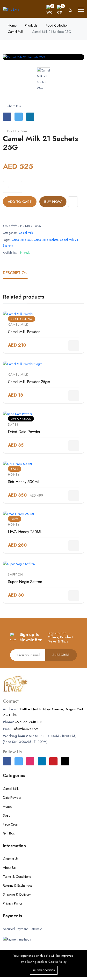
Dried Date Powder (24, 432)
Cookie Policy (57, 961)
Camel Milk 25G (22, 240)
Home (12, 25)
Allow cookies (43, 970)
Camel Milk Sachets (46, 240)
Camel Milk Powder (24, 332)
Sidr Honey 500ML (24, 482)
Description (15, 273)
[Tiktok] (65, 761)
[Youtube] (53, 761)
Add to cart (20, 201)
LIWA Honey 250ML (25, 532)
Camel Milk (15, 31)
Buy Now (53, 201)
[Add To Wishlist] (73, 201)
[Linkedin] (42, 761)
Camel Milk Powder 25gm (29, 382)
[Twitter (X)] (18, 761)
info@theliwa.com (26, 729)
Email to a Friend (17, 131)
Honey (14, 474)
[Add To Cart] (73, 345)
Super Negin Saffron (25, 582)
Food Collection (57, 25)
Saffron (15, 574)
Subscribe (61, 654)
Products (31, 25)
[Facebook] (7, 761)
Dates (13, 424)
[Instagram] (30, 761)
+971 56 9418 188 (28, 722)
